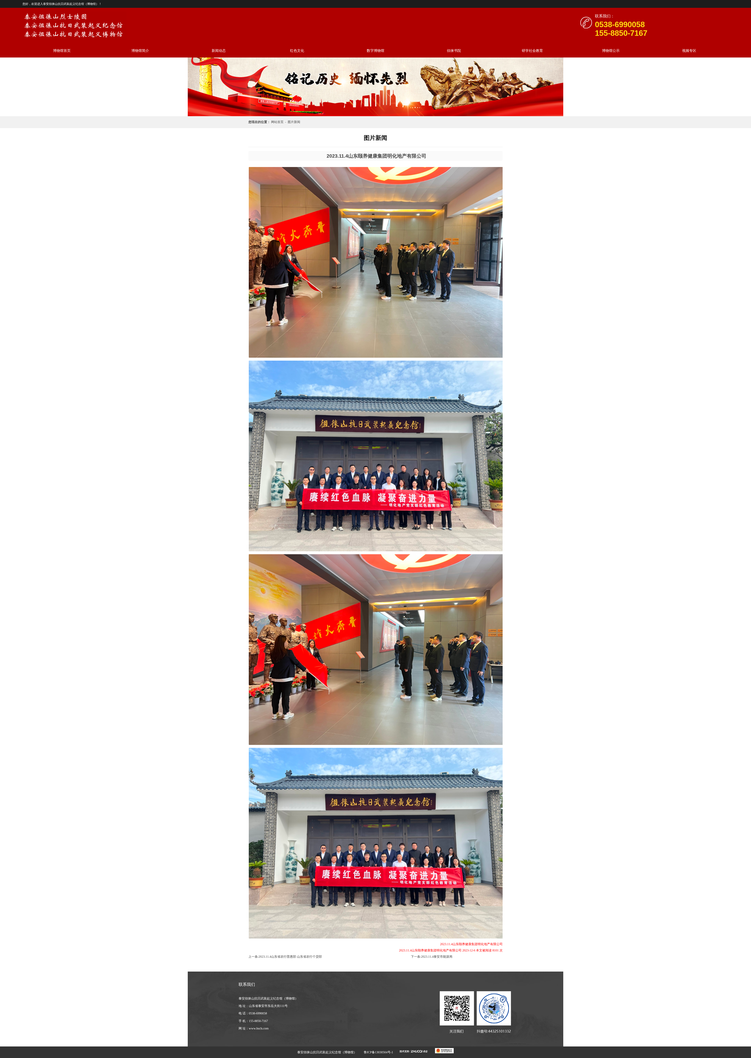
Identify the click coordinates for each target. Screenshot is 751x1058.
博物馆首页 (62, 51)
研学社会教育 (532, 51)
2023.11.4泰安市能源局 (436, 956)
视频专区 (689, 51)
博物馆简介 (140, 51)
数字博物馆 (375, 51)
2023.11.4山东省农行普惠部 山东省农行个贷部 (290, 956)
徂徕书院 (454, 51)
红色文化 (297, 51)
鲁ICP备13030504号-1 (378, 1052)
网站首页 (278, 122)
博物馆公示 (611, 51)
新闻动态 (219, 51)
